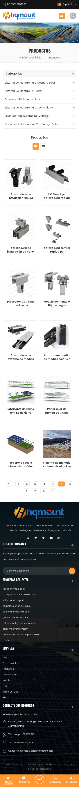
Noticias (7, 680)
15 (53, 484)
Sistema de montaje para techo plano (29, 108)
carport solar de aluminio (17, 606)
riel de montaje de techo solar (19, 623)
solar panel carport (13, 600)
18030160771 (28, 734)
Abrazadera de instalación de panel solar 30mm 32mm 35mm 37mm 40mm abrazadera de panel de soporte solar (21, 250)
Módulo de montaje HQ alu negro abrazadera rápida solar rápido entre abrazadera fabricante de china (57, 303)
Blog (5, 686)
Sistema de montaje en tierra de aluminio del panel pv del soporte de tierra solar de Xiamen (57, 464)
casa (5, 657)
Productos (54, 58)
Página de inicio (31, 58)
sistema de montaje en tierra (23, 91)
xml (5, 697)
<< (9, 484)
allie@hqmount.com (42, 751)
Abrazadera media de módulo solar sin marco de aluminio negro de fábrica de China (56, 357)
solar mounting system (15, 629)
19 (35, 491)
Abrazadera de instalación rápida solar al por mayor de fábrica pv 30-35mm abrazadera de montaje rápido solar (21, 196)
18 (26, 491)
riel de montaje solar (14, 589)
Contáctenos (10, 674)
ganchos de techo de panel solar (21, 634)
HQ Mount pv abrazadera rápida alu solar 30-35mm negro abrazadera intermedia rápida (57, 196)
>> (53, 491)
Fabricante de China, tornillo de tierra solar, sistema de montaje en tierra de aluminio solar (21, 411)
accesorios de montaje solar (23, 99)
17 (70, 484)
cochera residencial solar (16, 612)
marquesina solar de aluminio (19, 594)
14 (44, 484)
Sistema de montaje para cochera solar (30, 83)
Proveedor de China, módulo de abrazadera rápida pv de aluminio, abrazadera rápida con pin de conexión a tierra (20, 303)
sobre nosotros (11, 663)
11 (18, 484)
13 (35, 484)
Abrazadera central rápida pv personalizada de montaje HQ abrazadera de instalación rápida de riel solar (57, 250)
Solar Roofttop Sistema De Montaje (27, 116)
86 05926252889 (23, 742)
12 (27, 484)
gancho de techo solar (15, 617)
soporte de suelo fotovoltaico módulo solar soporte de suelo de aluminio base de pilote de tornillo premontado (20, 464)
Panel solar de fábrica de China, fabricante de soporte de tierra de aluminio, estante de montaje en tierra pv (57, 411)
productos (8, 669)
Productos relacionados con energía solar (31, 124)
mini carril (8, 640)
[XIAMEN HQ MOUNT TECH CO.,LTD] (19, 16)
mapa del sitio (10, 692)
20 (43, 491)
